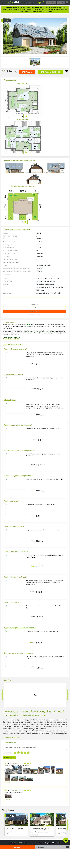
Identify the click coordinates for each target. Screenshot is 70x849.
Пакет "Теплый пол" (13, 602)
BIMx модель (9, 400)
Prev (6, 36)
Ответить (7, 782)
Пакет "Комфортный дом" (15, 577)
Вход (59, 2)
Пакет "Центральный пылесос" (17, 551)
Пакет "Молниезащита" (14, 526)
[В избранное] (66, 71)
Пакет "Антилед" (11, 501)
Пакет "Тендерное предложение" (18, 475)
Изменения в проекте (13, 374)
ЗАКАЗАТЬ (27, 71)
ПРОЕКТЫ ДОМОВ (27, 3)
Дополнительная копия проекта (18, 653)
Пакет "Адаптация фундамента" (18, 425)
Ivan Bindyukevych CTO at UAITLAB (51, 843)
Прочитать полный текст (11, 339)
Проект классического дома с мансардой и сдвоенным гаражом (15, 831)
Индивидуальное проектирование (19, 450)
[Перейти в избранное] (67, 1)
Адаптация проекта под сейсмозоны (20, 627)
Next (64, 36)
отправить (8, 758)
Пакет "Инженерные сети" (15, 349)
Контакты (50, 2)
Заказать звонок (50, 71)
